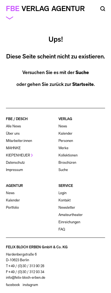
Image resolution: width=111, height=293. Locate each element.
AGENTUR (14, 185)
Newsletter (66, 207)
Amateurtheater (70, 214)
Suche (82, 72)
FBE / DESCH (17, 119)
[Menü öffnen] (12, 18)
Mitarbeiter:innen (19, 140)
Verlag (35, 8)
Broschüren (67, 162)
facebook (13, 285)
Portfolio (12, 207)
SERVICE (65, 185)
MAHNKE (13, 148)
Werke (63, 148)
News (62, 126)
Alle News (13, 126)
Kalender (65, 133)
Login (62, 193)
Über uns (13, 133)
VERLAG (65, 119)
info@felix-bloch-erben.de (25, 277)
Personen (65, 140)
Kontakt (64, 200)
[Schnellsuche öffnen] (102, 8)
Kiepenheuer (18, 155)
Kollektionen (68, 155)
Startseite (83, 84)
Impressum (14, 170)
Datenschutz (15, 162)
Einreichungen (69, 222)
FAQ (61, 229)
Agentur (68, 8)
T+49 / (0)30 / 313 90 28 (25, 266)
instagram (30, 285)
